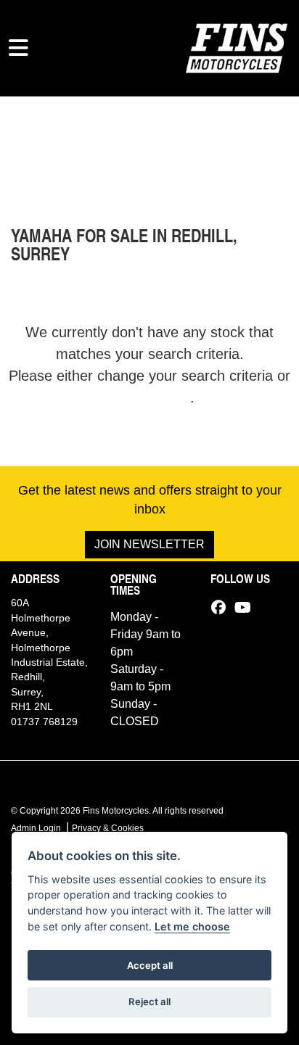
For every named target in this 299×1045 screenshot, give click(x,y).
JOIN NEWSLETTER (149, 544)
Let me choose (192, 926)
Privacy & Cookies (108, 828)
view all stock (147, 397)
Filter (251, 121)
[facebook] (222, 607)
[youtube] (246, 607)
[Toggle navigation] (18, 48)
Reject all (149, 1001)
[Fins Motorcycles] (236, 46)
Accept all (150, 965)
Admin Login (36, 828)
